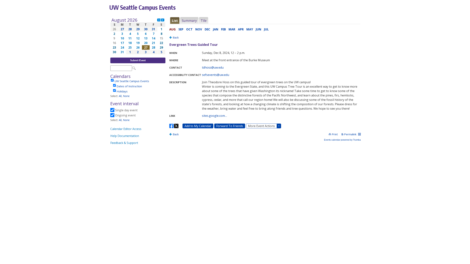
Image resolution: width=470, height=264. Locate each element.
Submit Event (138, 60)
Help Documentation (124, 136)
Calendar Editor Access (125, 129)
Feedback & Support (124, 143)
